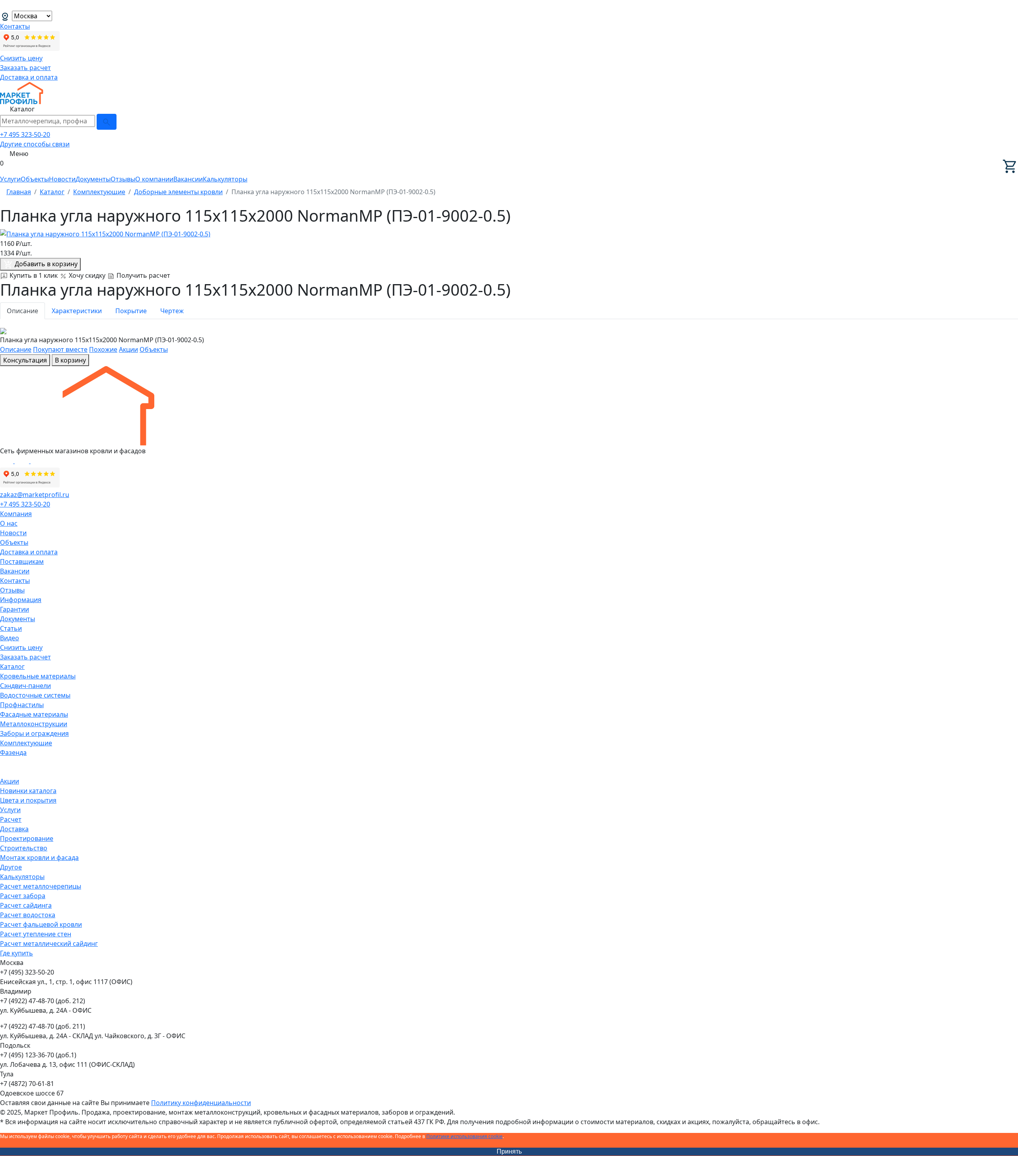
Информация (20, 599)
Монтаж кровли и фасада (39, 857)
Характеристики (77, 310)
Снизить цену (21, 58)
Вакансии (188, 179)
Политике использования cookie (464, 1136)
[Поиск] (107, 122)
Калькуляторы (225, 179)
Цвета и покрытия (28, 800)
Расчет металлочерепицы (40, 886)
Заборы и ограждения (34, 733)
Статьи (11, 628)
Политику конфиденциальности (201, 1102)
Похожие (103, 349)
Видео (9, 638)
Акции (128, 349)
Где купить (16, 953)
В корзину (70, 360)
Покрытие (131, 310)
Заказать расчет (25, 67)
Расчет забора (22, 895)
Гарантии (14, 609)
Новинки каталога (28, 790)
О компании (154, 179)
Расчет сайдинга (26, 905)
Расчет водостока (27, 914)
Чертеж (172, 310)
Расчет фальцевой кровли (41, 924)
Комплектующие (26, 743)
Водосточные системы (35, 695)
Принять (509, 1151)
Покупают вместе (60, 349)
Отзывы (123, 179)
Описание (22, 310)
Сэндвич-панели (25, 685)
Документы (93, 179)
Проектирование (26, 838)
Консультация (25, 360)
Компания (16, 513)
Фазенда (13, 752)
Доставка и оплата (29, 77)
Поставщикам (22, 561)
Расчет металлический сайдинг (49, 943)
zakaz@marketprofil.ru (34, 494)
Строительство (23, 848)
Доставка (14, 829)
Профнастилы (22, 704)
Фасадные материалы (34, 714)
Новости (62, 179)
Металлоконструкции (33, 723)
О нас (8, 523)
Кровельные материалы (38, 676)
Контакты (15, 26)
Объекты (35, 179)
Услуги (10, 179)
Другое (11, 867)
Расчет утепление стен (35, 934)
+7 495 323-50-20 (25, 134)
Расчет (10, 819)
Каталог (12, 666)
